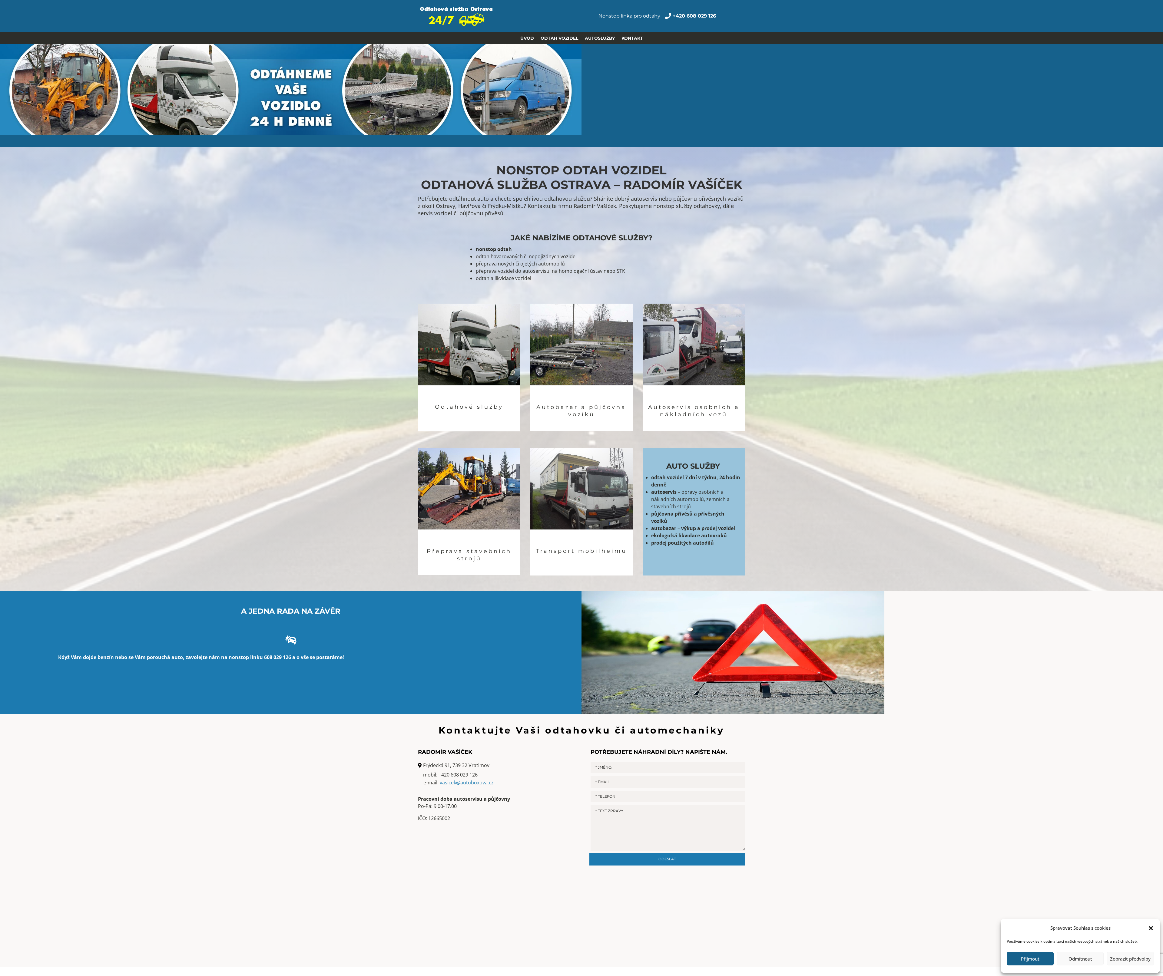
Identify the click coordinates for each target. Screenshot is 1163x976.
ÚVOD (527, 38)
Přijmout (1030, 959)
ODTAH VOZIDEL (559, 38)
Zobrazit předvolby (1130, 959)
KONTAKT (632, 38)
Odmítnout (1080, 959)
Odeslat (667, 859)
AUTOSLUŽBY (600, 38)
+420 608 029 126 (458, 774)
